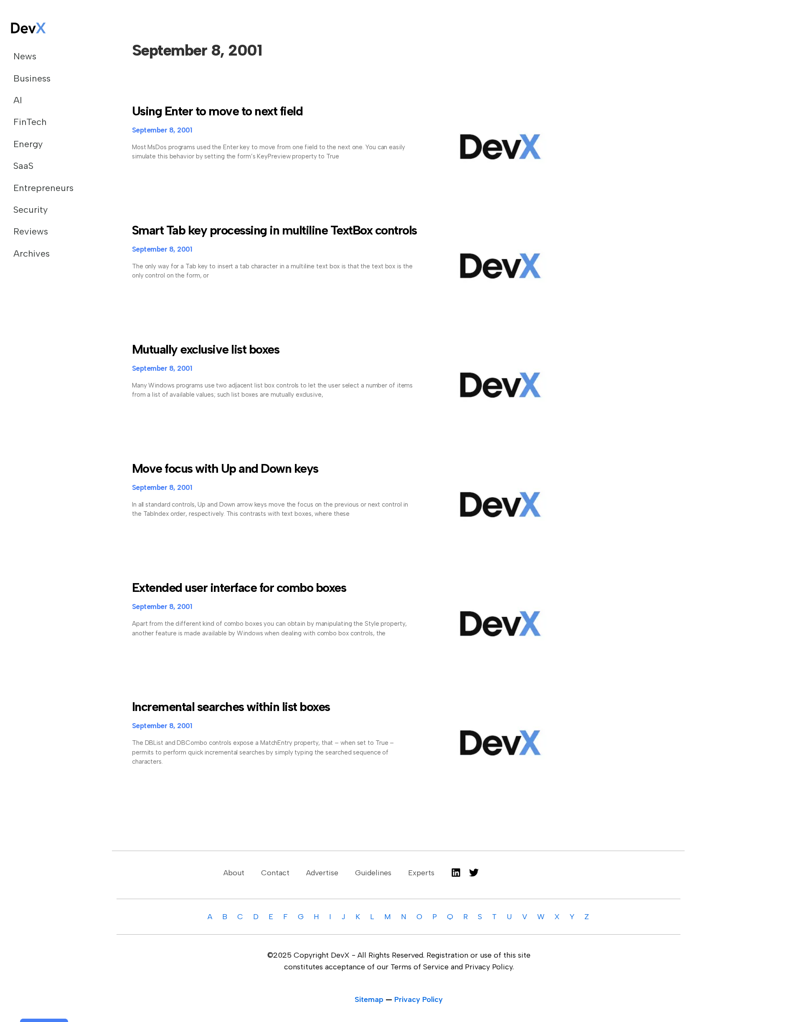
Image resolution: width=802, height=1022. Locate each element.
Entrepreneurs (43, 188)
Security (30, 209)
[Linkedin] (456, 872)
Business (32, 78)
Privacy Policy (418, 999)
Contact (275, 872)
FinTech (29, 121)
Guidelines (373, 872)
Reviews (30, 231)
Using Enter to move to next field (217, 111)
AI (17, 100)
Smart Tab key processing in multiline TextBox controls (274, 230)
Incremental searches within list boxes (231, 706)
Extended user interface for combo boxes (239, 587)
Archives (31, 253)
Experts (421, 872)
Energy (28, 144)
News (24, 56)
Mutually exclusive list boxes (205, 349)
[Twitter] (474, 872)
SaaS (23, 165)
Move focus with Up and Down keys (225, 468)
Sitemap (369, 999)
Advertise (322, 872)
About (233, 872)
